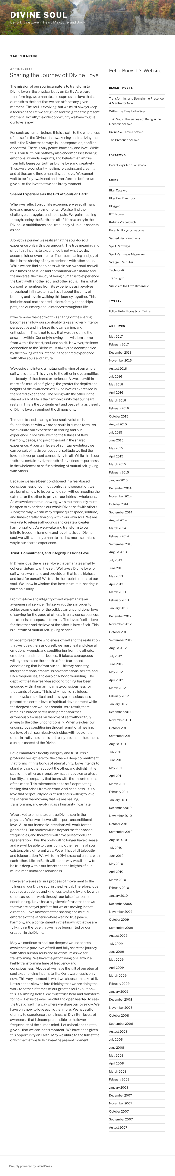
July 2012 (115, 656)
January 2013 (118, 608)
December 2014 (120, 488)
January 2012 (118, 704)
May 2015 (116, 448)
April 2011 (116, 776)
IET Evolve (116, 214)
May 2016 (116, 384)
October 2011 (118, 728)
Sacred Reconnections (124, 238)
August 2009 (118, 935)
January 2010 (118, 895)
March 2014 (117, 528)
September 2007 (121, 1119)
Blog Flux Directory (122, 198)
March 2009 (118, 975)
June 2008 (116, 1047)
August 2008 (118, 1031)
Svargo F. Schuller (121, 262)
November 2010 (120, 815)
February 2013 (119, 600)
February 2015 (119, 472)
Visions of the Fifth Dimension (129, 286)
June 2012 (116, 664)
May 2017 (116, 336)
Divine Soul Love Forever (126, 132)
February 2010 (119, 887)
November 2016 (120, 360)
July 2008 (116, 1039)
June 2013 (116, 568)
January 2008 (118, 1087)
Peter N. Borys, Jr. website (126, 230)
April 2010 (116, 871)
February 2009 (119, 983)
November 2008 (120, 1007)
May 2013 (116, 576)
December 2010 (120, 808)
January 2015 (118, 480)
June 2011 (116, 760)
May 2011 (115, 768)
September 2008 (121, 1023)
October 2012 (118, 632)
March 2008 (118, 1071)
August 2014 (118, 520)
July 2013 (115, 560)
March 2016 (117, 400)
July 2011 (115, 752)
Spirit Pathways (119, 246)
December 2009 (120, 904)
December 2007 (120, 1095)
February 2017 (119, 344)
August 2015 (118, 424)
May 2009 (116, 959)
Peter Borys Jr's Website (135, 70)
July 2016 (115, 376)
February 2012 (119, 696)
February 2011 (118, 792)
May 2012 (116, 672)
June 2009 (116, 951)
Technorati (116, 270)
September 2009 (121, 927)
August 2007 (118, 1127)
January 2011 (118, 800)
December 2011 (120, 712)
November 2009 (120, 911)
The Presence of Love (124, 140)
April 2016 (116, 392)
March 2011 (117, 784)
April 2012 (116, 680)
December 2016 (120, 352)
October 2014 (118, 504)
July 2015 (115, 432)
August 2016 (118, 368)
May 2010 (116, 864)
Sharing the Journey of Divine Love (54, 75)
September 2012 (120, 640)
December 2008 (120, 999)
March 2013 (117, 592)
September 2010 (121, 831)
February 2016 (119, 408)
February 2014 (119, 536)
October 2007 (119, 1111)
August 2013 (118, 552)
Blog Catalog (118, 190)
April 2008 (116, 1063)
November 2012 (120, 624)
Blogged (114, 206)
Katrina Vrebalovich (122, 222)
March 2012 (117, 688)
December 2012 (120, 616)
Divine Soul (39, 15)
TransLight (116, 278)
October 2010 (118, 824)
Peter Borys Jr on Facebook (127, 165)
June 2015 (116, 440)
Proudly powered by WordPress (30, 1166)
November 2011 (120, 720)
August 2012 (118, 648)
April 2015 (116, 456)
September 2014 (120, 512)
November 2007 (120, 1103)
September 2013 (120, 544)
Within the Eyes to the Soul (127, 111)
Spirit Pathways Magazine (126, 254)
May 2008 (116, 1055)
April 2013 (116, 584)
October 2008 (119, 1015)
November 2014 (120, 496)
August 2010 (118, 840)
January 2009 (118, 991)
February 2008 (119, 1079)
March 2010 (117, 880)
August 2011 (117, 744)
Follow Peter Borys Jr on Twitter (130, 311)
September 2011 (120, 736)
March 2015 (117, 464)
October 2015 (118, 416)
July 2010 (115, 848)
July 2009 (116, 943)
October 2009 (119, 919)
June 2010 (116, 855)
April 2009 (116, 967)
